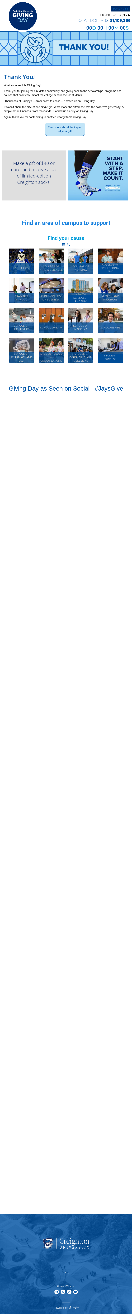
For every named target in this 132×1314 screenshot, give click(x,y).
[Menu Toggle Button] (63, 244)
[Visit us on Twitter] (63, 1293)
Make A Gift (120, 8)
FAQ (66, 1272)
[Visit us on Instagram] (69, 1293)
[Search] (68, 244)
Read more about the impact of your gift (65, 129)
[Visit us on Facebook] (56, 1293)
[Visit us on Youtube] (75, 1293)
